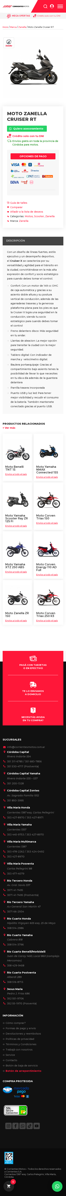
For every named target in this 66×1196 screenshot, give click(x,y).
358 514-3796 (15, 944)
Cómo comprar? (16, 1023)
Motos (29, 216)
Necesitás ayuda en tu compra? (33, 719)
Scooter (39, 216)
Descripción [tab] (15, 240)
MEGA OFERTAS (21, 15)
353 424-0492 (35, 851)
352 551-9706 (15, 998)
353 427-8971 (35, 817)
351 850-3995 (15, 800)
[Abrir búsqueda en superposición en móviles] (45, 6)
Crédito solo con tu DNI (48, 15)
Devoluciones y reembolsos (23, 1033)
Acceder (52, 6)
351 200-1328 (15, 783)
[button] (57, 1186)
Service (10, 1055)
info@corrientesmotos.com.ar (26, 747)
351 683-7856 (33, 761)
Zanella (22, 27)
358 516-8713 (15, 982)
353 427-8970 (15, 817)
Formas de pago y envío (21, 1028)
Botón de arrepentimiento (23, 1070)
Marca (13, 27)
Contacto (11, 1060)
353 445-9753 (15, 834)
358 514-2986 (15, 928)
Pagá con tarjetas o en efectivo (33, 666)
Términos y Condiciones (21, 1044)
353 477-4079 (15, 873)
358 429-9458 (15, 965)
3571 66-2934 (15, 911)
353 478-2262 (15, 851)
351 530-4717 (15, 766)
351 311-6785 (15, 761)
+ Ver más (9, 427)
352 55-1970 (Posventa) (22, 1003)
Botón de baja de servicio (22, 1065)
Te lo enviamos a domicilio (33, 693)
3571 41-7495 (15, 890)
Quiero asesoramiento (28, 128)
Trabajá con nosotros (19, 1049)
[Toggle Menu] (60, 6)
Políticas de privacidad (20, 1039)
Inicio (5, 27)
